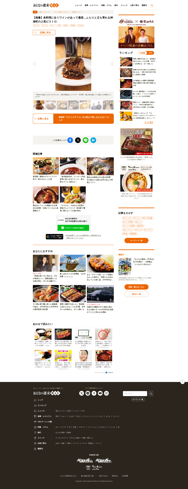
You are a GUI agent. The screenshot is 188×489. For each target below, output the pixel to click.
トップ (40, 400)
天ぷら (78, 416)
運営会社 (115, 476)
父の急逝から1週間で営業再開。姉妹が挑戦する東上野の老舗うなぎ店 (144, 83)
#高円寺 (140, 226)
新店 (69, 411)
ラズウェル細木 (74, 438)
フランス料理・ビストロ (61, 12)
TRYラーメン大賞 (44, 422)
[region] (73, 73)
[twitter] (82, 393)
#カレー (138, 222)
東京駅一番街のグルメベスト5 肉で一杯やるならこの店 (45, 178)
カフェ (108, 416)
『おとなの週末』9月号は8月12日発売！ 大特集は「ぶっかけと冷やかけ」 (143, 261)
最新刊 (144, 5)
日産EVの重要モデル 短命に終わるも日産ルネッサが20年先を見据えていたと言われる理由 (100, 309)
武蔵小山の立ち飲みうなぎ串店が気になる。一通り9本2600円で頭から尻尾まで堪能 (144, 72)
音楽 (74, 427)
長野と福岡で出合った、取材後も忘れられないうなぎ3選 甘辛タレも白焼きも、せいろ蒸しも (72, 306)
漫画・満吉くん (88, 438)
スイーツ (116, 416)
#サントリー (128, 230)
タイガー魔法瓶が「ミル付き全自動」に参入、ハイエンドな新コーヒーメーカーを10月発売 (144, 94)
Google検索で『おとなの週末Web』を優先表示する (83, 235)
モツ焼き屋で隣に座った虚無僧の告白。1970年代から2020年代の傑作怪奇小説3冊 (45, 306)
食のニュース (60, 411)
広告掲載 (125, 476)
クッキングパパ (61, 438)
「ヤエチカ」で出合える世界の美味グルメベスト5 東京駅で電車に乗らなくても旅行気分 (72, 208)
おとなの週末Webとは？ (68, 476)
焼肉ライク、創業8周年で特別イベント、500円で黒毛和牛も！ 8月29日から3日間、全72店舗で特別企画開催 (144, 104)
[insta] (106, 393)
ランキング (41, 405)
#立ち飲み (80, 25)
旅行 (116, 5)
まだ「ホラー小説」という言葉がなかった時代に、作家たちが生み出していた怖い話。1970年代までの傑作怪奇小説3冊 (100, 277)
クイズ (63, 427)
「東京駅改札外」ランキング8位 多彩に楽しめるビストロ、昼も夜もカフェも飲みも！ (73, 179)
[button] (34, 64)
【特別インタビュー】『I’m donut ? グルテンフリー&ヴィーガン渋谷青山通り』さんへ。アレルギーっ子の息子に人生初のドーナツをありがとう (144, 115)
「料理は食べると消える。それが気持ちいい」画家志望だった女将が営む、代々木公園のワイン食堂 (45, 278)
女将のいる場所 (37, 273)
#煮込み (66, 25)
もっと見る (148, 122)
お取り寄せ (134, 5)
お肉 (57, 443)
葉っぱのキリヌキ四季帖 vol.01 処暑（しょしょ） (73, 275)
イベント (76, 411)
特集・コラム (106, 5)
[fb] (94, 393)
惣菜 (68, 443)
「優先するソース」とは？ (74, 238)
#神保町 (73, 25)
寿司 (57, 416)
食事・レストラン (92, 5)
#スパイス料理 (128, 226)
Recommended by (100, 372)
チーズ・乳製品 (87, 443)
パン (94, 416)
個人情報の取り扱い (88, 476)
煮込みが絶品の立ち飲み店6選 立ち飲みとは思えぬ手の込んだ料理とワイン (100, 179)
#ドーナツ (148, 230)
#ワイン (52, 25)
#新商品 (133, 234)
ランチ (100, 416)
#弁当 (125, 234)
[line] (88, 393)
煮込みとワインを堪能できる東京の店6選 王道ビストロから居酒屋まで (45, 208)
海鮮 (63, 443)
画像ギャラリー (76, 12)
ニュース (78, 5)
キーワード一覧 (138, 399)
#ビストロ (36, 25)
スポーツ (82, 427)
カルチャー (104, 427)
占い (57, 427)
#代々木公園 (147, 218)
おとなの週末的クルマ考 (93, 304)
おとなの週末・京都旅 (63, 432)
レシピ (112, 427)
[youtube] (100, 393)
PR (83, 411)
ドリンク (99, 443)
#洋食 (59, 25)
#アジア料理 (128, 222)
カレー (63, 416)
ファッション (92, 427)
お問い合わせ (103, 476)
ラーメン (87, 416)
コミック (124, 5)
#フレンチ (44, 25)
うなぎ (71, 416)
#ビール (138, 230)
